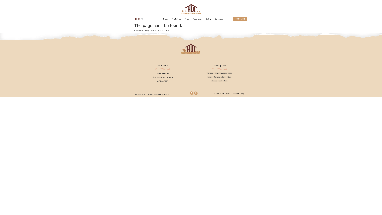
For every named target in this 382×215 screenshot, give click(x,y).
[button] (142, 19)
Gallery (208, 19)
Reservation (197, 19)
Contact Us (219, 19)
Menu (187, 19)
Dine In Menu (176, 19)
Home (165, 19)
